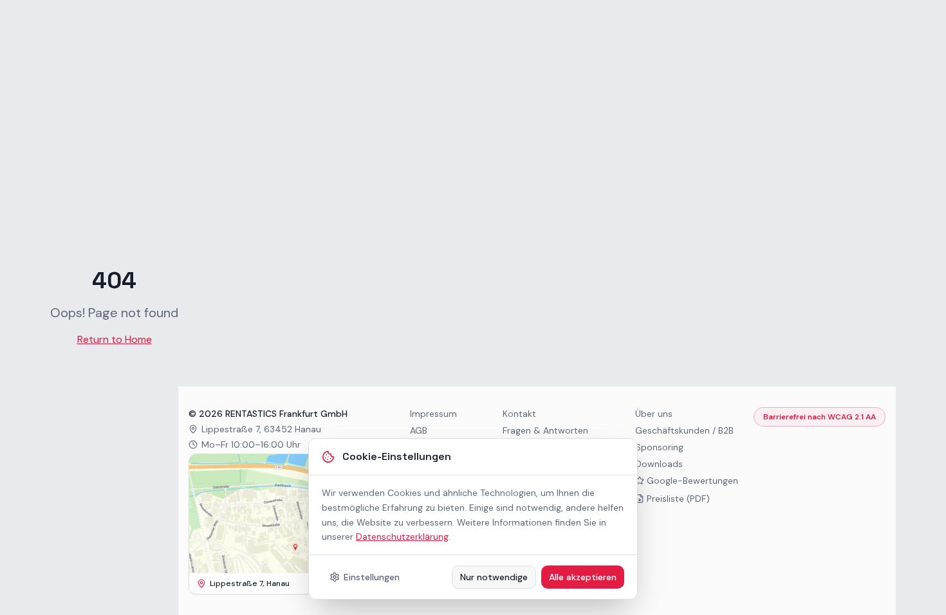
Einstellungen (372, 577)
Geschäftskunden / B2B (684, 430)
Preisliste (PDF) (678, 498)
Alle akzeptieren (583, 577)
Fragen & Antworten (545, 430)
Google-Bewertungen (692, 480)
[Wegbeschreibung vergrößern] (278, 513)
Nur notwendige (494, 577)
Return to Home (114, 339)
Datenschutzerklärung (402, 536)
